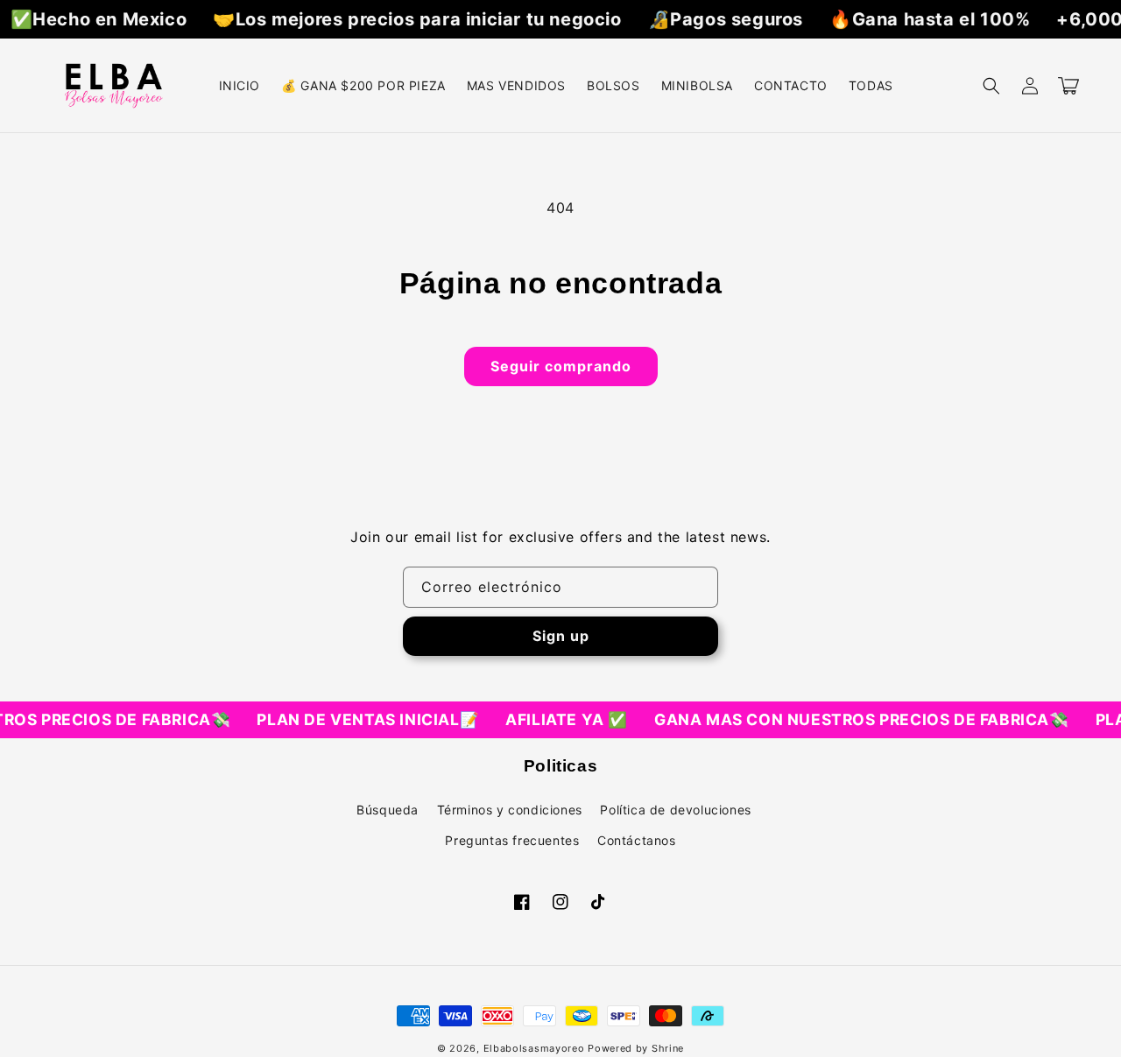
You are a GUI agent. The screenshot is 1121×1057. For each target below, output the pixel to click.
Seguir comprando (560, 366)
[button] (991, 86)
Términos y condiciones (509, 809)
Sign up (560, 636)
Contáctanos (636, 840)
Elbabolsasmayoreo (534, 1048)
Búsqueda (387, 809)
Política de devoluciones (675, 809)
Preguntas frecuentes (512, 840)
